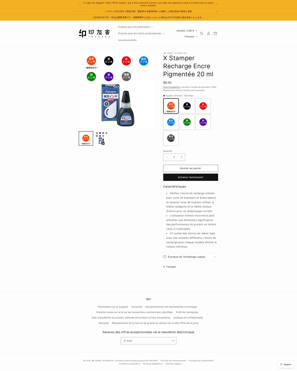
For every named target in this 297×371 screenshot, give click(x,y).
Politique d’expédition (153, 364)
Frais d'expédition (171, 87)
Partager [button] (171, 266)
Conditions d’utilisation (129, 364)
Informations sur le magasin (113, 306)
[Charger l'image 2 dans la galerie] (102, 138)
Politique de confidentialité (201, 361)
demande (104, 323)
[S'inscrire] (172, 340)
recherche (136, 306)
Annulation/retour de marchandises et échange (171, 306)
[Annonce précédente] (80, 4)
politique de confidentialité (188, 317)
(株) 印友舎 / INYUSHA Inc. (102, 361)
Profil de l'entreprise (187, 312)
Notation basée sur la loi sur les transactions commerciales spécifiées (135, 312)
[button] (135, 27)
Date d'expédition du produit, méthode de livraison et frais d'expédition (131, 317)
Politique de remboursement (173, 361)
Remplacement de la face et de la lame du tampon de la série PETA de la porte (155, 323)
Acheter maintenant (190, 177)
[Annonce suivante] (217, 4)
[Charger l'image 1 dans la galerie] (86, 138)
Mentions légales (173, 364)
